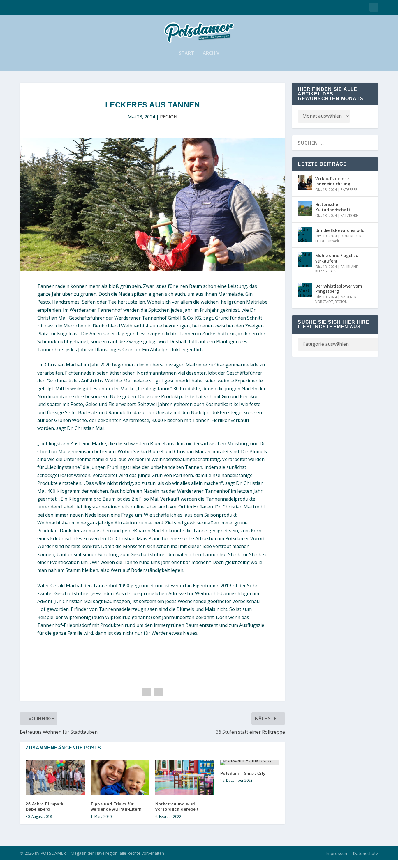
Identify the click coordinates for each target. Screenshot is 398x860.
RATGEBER (349, 189)
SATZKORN (350, 215)
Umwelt (333, 240)
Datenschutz (365, 853)
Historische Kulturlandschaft (333, 207)
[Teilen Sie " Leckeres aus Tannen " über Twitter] (158, 692)
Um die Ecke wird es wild (339, 230)
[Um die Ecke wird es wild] (305, 234)
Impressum (336, 853)
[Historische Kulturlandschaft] (305, 208)
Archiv (211, 53)
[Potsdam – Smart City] (249, 762)
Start (186, 53)
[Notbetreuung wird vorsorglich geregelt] (184, 778)
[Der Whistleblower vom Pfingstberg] (305, 290)
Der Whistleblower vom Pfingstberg (338, 288)
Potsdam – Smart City (243, 773)
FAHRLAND (350, 266)
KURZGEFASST (326, 271)
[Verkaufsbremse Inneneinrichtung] (305, 182)
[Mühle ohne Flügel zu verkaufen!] (305, 259)
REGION (168, 117)
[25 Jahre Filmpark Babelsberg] (55, 778)
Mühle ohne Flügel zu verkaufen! (336, 258)
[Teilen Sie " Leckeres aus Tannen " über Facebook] (146, 692)
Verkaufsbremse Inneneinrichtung (332, 181)
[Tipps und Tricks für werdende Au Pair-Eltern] (120, 778)
